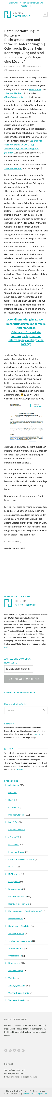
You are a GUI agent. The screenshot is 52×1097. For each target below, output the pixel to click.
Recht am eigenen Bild (18, 904)
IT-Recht (12, 867)
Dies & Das (13, 822)
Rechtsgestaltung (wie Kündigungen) (25, 911)
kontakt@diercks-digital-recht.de (23, 1077)
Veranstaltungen (15, 970)
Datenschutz (29, 1094)
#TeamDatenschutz (13, 97)
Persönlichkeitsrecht (17, 896)
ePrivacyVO (13, 837)
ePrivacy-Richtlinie (16, 829)
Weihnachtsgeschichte (18, 993)
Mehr (6, 647)
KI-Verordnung (15, 889)
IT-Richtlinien (14, 874)
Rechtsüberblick (15, 918)
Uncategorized (15, 956)
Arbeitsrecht (13, 785)
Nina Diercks (34, 66)
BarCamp (12, 792)
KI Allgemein (14, 881)
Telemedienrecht (16, 948)
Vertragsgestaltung (17, 985)
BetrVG (11, 800)
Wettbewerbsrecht (16, 1000)
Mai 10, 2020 (14, 66)
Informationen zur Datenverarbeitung (19, 692)
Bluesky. (19, 770)
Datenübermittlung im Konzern (26, 319)
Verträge (12, 978)
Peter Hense (35, 89)
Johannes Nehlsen (13, 93)
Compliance (13, 807)
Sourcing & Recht (16, 933)
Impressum (42, 1094)
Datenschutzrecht (18, 70)
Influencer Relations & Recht (21, 859)
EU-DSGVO (34, 70)
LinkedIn (36, 734)
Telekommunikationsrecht (20, 941)
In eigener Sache (16, 852)
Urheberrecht (14, 963)
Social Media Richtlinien (19, 926)
